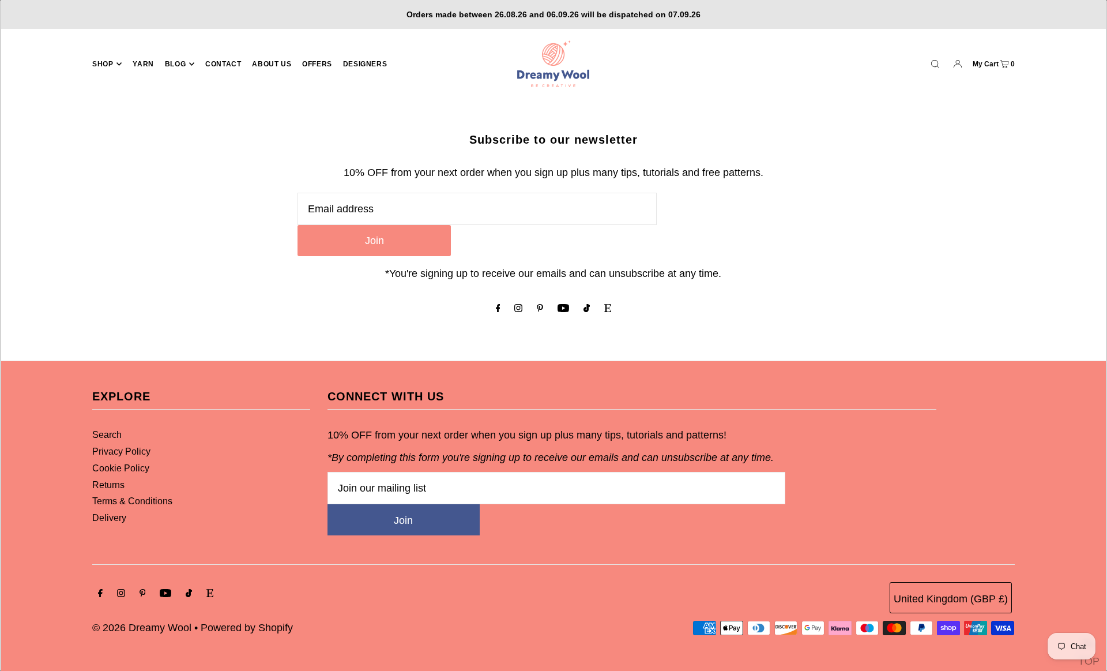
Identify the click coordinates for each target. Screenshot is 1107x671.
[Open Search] (935, 63)
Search (107, 435)
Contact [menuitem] (223, 64)
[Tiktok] (586, 308)
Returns (108, 485)
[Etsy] (607, 308)
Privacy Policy (121, 451)
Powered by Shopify (247, 627)
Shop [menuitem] (102, 64)
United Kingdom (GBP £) (951, 599)
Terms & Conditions (132, 501)
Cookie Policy (120, 468)
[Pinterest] (540, 308)
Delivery (109, 518)
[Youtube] (563, 308)
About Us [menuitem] (271, 64)
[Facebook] (498, 308)
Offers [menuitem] (317, 64)
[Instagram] (518, 308)
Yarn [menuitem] (143, 64)
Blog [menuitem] (175, 64)
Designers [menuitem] (365, 64)
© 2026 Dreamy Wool (141, 627)
